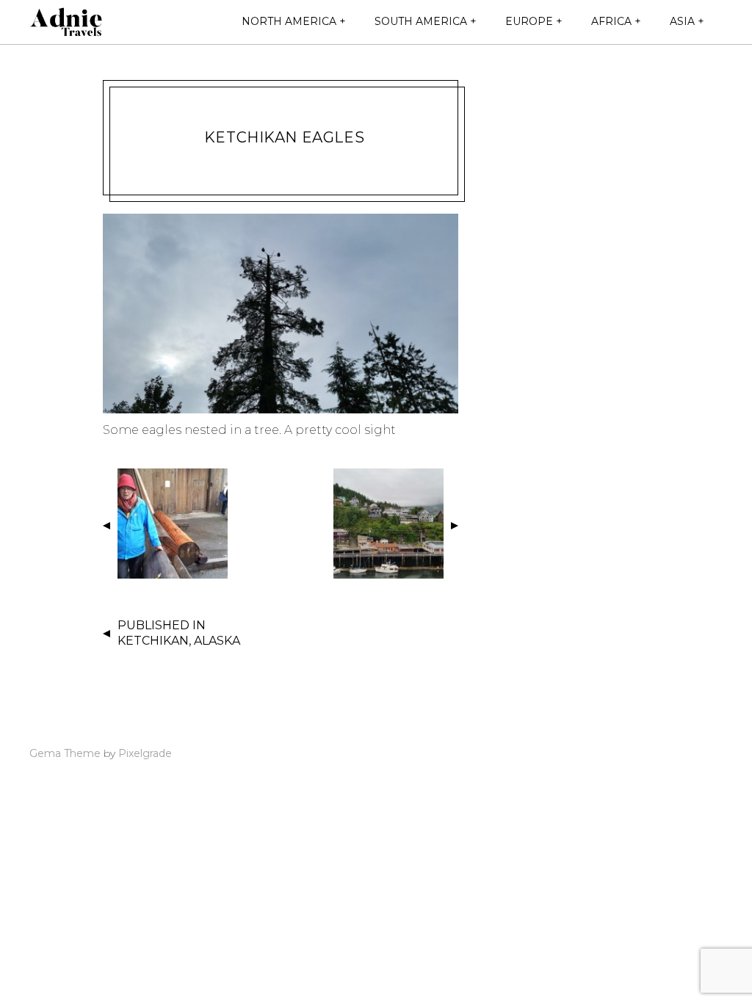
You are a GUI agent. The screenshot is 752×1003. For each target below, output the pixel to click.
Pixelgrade (145, 753)
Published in (179, 633)
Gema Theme (65, 753)
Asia (682, 21)
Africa (611, 21)
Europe (529, 21)
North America (289, 21)
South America (421, 21)
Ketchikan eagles (284, 137)
